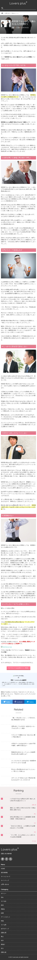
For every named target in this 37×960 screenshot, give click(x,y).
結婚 (2, 913)
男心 (2, 936)
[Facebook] (6, 859)
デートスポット (5, 917)
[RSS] (10, 859)
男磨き (3, 909)
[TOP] (2, 13)
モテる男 (3, 925)
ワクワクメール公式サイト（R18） (18, 668)
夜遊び (3, 944)
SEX (2, 940)
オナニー (3, 893)
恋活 (2, 905)
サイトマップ (5, 880)
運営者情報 (4, 872)
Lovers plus (17, 3)
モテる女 (3, 901)
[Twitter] (2, 859)
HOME (3, 868)
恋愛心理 (3, 932)
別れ (2, 897)
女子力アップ (5, 928)
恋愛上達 (7, 13)
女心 (2, 948)
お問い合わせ (5, 884)
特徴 (2, 921)
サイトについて (5, 876)
